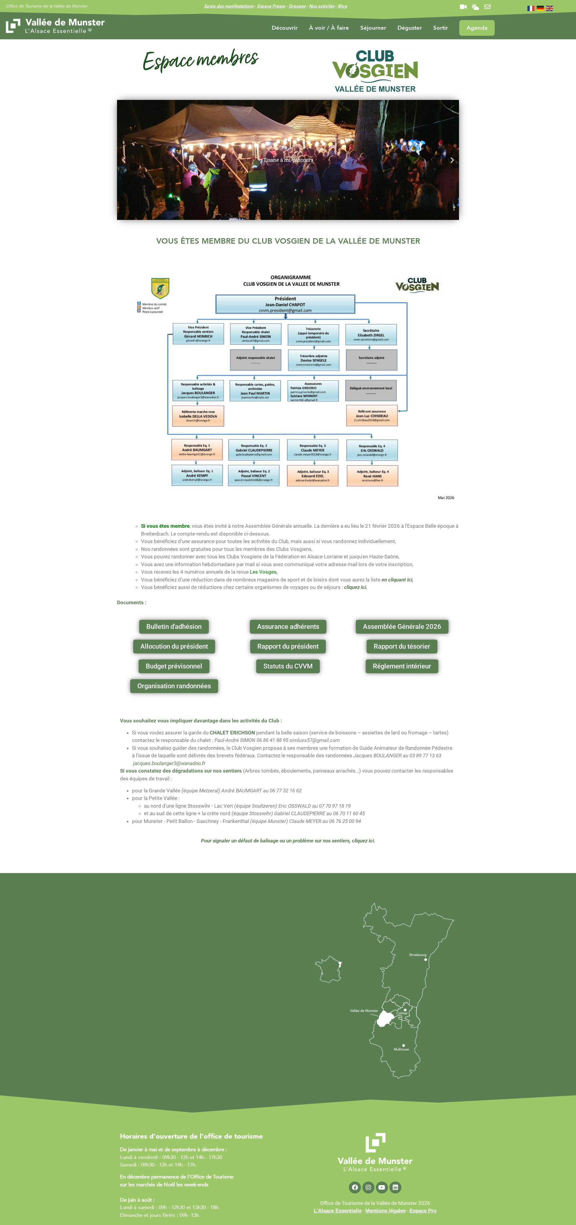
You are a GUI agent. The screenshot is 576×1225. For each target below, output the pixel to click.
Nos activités (321, 6)
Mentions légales (385, 1211)
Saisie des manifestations (229, 6)
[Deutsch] (540, 8)
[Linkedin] (395, 1187)
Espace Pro (423, 1211)
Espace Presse (271, 6)
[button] (124, 160)
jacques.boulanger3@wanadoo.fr (169, 763)
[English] (550, 8)
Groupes (297, 6)
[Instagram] (368, 1187)
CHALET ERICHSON (232, 733)
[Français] (531, 8)
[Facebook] (355, 1187)
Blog (342, 6)
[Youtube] (382, 1187)
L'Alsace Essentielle (338, 1211)
